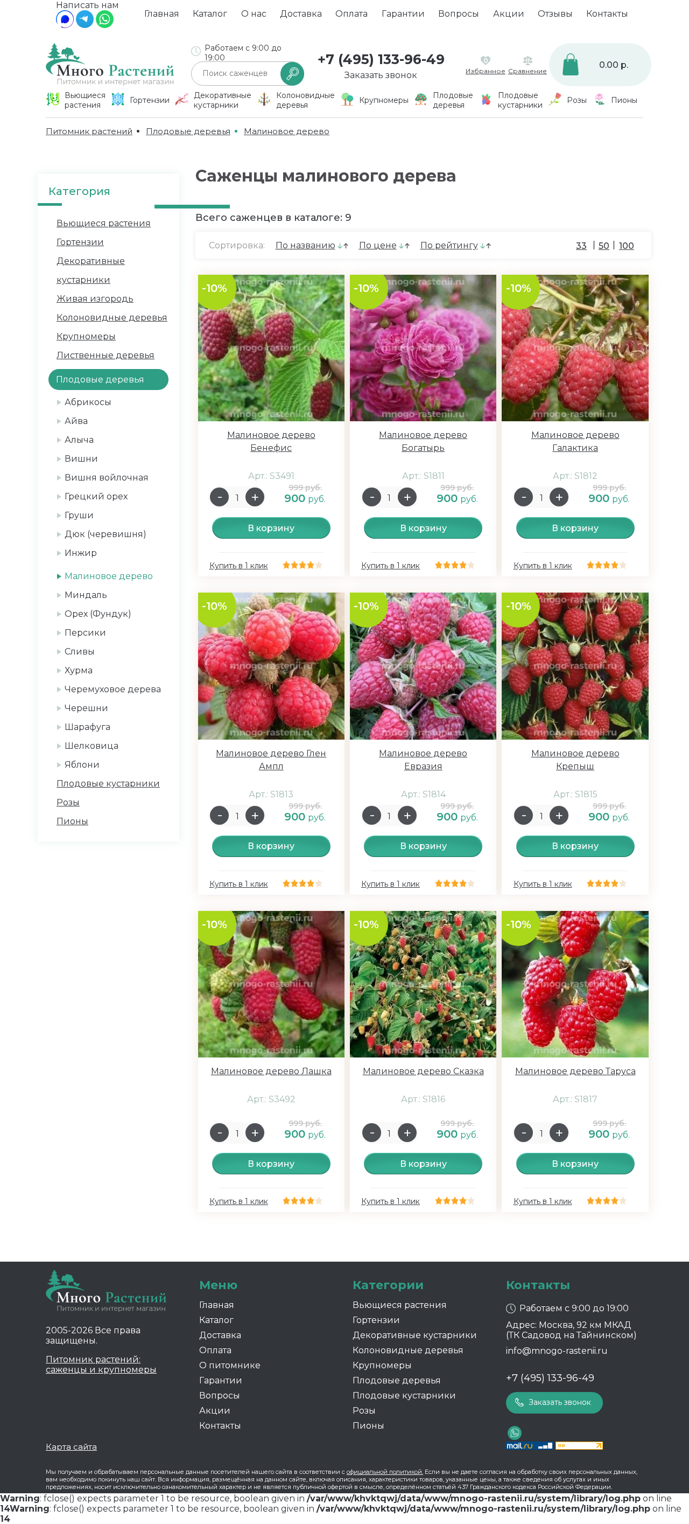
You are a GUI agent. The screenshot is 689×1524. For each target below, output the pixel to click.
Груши (79, 515)
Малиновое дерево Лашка (271, 1071)
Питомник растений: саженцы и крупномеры (101, 1364)
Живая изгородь (95, 299)
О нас (253, 14)
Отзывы (555, 14)
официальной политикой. (385, 1472)
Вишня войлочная (107, 477)
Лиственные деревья (105, 355)
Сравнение (527, 71)
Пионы (72, 821)
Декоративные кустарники (415, 1335)
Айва (76, 421)
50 (604, 246)
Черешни (86, 708)
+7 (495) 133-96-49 (381, 59)
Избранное (485, 71)
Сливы (80, 651)
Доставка (301, 14)
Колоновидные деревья (112, 317)
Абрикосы (88, 402)
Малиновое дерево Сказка (423, 1071)
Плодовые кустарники (108, 783)
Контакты (607, 14)
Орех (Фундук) (98, 614)
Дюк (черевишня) (105, 534)
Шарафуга (87, 727)
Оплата (351, 14)
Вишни (81, 459)
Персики (85, 633)
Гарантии (403, 14)
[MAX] (65, 25)
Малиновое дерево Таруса (575, 1071)
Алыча (79, 440)
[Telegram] (85, 25)
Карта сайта (71, 1447)
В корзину (271, 528)
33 (581, 246)
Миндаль (86, 595)
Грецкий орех (96, 496)
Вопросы (458, 14)
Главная (161, 14)
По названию (305, 245)
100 (626, 246)
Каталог (210, 14)
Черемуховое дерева (113, 689)
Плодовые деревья (397, 1380)
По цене (378, 245)
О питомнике (230, 1365)
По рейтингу (449, 245)
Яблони (82, 765)
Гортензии (80, 242)
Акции (508, 14)
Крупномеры (86, 336)
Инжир (81, 553)
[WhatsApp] (105, 25)
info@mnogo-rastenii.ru (557, 1351)
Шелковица (91, 746)
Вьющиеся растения (104, 223)
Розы (68, 802)
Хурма (79, 670)
